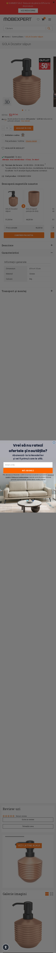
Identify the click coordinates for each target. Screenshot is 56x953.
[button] (5, 947)
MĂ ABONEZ (28, 471)
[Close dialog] (54, 442)
